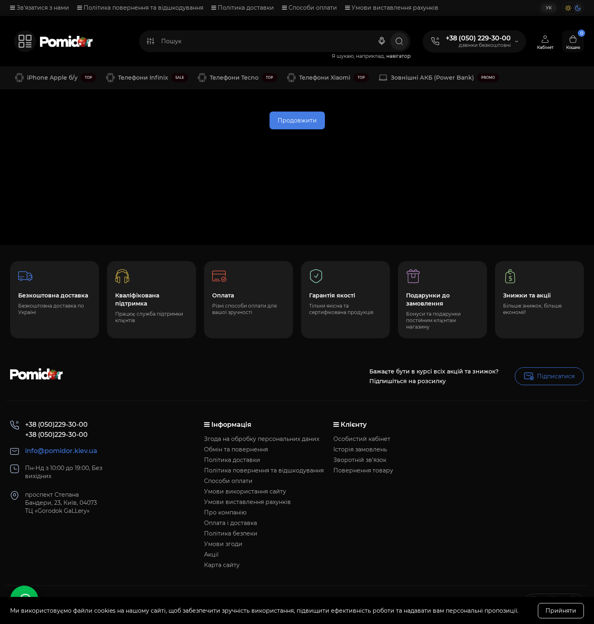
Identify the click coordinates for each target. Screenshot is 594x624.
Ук (549, 8)
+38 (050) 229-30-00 (478, 38)
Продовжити (297, 120)
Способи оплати (312, 7)
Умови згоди (223, 544)
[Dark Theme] (577, 8)
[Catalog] (25, 41)
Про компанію (225, 512)
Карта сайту (222, 565)
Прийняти (561, 610)
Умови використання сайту (245, 491)
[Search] (382, 41)
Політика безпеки (230, 533)
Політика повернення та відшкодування (142, 7)
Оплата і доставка (230, 523)
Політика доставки (245, 7)
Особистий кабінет (361, 439)
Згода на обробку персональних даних (261, 439)
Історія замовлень (360, 449)
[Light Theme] (568, 8)
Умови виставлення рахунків (394, 7)
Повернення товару (363, 470)
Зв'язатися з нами (42, 7)
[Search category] (150, 41)
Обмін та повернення (236, 449)
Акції (211, 554)
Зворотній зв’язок (359, 460)
